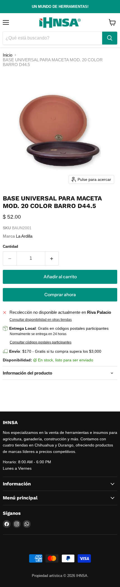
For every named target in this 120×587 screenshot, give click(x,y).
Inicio (7, 55)
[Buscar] (109, 38)
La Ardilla (24, 236)
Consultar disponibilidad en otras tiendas (40, 320)
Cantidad (10, 246)
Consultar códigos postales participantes (40, 342)
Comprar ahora (60, 294)
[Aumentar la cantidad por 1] (52, 258)
